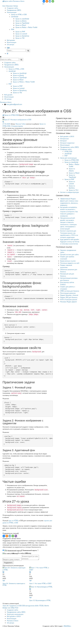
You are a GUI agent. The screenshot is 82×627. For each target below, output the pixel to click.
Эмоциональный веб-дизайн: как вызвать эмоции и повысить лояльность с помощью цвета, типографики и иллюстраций (68, 223)
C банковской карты (29, 550)
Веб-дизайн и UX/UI (67, 136)
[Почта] (43, 4)
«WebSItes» (67, 626)
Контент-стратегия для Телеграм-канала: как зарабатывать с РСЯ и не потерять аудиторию (69, 234)
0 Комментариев (17, 126)
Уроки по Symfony (72, 187)
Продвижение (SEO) (14, 10)
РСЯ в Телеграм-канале (68, 299)
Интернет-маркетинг (67, 143)
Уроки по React (20, 25)
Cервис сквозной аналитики (66, 266)
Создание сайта (12, 8)
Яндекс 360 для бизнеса (68, 297)
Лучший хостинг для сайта (69, 254)
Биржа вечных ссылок (67, 261)
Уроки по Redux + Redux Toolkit (26, 27)
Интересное (64, 138)
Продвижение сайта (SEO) (69, 147)
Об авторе (10, 44)
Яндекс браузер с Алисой (69, 295)
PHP (12, 29)
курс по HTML (13, 520)
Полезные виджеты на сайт (69, 263)
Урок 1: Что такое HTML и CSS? (40, 583)
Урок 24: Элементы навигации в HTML (14, 584)
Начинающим (11, 12)
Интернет (63, 141)
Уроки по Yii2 (19, 38)
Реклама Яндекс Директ (68, 302)
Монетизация (11, 42)
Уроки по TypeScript (22, 23)
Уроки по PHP (20, 31)
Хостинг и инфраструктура (69, 192)
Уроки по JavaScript (22, 19)
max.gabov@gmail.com (14, 104)
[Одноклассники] (47, 1)
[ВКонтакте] (44, 1)
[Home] (3, 115)
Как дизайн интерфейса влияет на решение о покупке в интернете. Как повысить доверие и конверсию (69, 211)
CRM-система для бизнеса (69, 291)
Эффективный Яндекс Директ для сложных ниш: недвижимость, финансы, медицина (69, 202)
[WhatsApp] (53, 1)
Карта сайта (8, 1)
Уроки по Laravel (21, 34)
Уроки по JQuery (72, 169)
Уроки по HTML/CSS (11, 115)
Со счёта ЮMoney (24, 553)
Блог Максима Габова (10, 6)
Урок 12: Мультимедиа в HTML (40, 600)
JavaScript (14, 16)
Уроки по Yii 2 (73, 190)
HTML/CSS (68, 151)
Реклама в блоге (5, 102)
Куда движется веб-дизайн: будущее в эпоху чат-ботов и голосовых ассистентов (69, 241)
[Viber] (16, 536)
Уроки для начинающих (68, 158)
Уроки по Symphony (22, 36)
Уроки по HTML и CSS (19, 14)
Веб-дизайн (11, 40)
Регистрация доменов (67, 293)
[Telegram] (50, 1)
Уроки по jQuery (20, 21)
